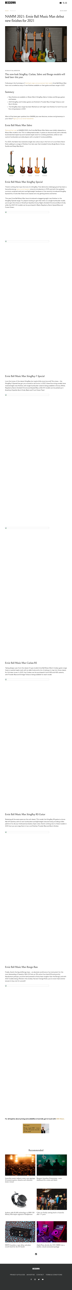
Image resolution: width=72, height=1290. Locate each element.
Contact (40, 1275)
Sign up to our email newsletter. (23, 118)
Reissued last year (11, 130)
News (7, 10)
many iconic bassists (23, 189)
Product (13, 10)
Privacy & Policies (17, 1275)
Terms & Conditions (54, 1275)
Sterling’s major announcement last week (38, 83)
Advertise (31, 1275)
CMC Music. (60, 1119)
